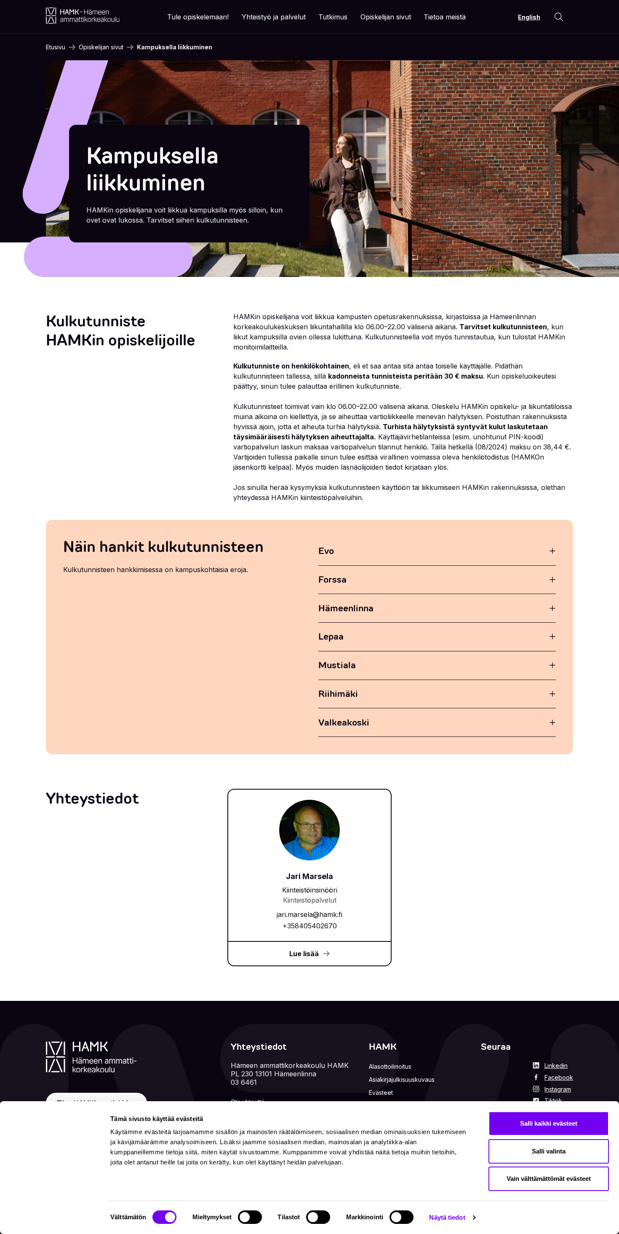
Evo (326, 551)
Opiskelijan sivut (101, 47)
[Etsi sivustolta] (559, 17)
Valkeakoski (343, 722)
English (529, 17)
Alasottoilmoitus (390, 1066)
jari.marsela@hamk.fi (309, 914)
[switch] (250, 1217)
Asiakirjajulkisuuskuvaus (402, 1079)
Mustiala (337, 665)
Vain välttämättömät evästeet (549, 1178)
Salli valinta (549, 1151)
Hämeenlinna (346, 608)
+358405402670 (310, 926)
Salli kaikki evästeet (548, 1123)
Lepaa (331, 636)
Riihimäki (338, 694)
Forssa (332, 579)
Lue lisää (304, 953)
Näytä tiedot (447, 1217)
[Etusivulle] (83, 15)
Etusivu (55, 47)
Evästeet (381, 1092)
